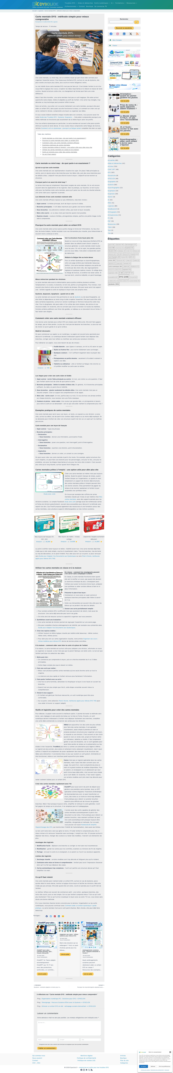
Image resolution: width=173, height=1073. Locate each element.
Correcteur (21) (120, 247)
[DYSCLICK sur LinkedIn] (124, 34)
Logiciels (55, 21)
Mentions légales (87, 1055)
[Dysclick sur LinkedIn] (86, 1070)
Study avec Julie (49, 494)
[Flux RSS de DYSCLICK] (137, 34)
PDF (109, 221)
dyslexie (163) (114, 284)
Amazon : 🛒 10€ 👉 (45, 368)
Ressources (131, 3)
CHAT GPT (111, 169)
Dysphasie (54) (129, 247)
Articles (110, 166)
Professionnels (70, 6)
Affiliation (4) (136, 250)
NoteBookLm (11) (135, 266)
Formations (119, 3)
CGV (34, 1063)
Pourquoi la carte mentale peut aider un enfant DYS (60, 140)
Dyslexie (111, 184)
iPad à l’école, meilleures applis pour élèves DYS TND (77, 701)
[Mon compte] (110, 40)
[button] (170, 1052)
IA (112, 3)
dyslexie (78, 297)
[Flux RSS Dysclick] (92, 1070)
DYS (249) (124, 277)
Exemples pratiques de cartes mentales (56, 145)
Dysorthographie (113, 187)
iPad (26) (119, 254)
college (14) (129, 260)
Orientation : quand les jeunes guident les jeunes (129, 96)
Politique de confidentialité (86, 1058)
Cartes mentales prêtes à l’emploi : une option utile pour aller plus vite (67, 147)
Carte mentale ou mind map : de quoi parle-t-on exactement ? (64, 138)
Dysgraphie (112, 181)
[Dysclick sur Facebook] (81, 1070)
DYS (52, 21)
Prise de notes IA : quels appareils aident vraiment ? (129, 107)
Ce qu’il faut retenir (49, 154)
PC (109, 218)
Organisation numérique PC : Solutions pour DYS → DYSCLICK (63, 998)
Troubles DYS (70, 3)
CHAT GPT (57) (129, 273)
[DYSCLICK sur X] (130, 34)
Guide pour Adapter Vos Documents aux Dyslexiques (57, 556)
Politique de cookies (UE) (86, 1060)
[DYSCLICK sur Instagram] (117, 34)
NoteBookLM (112, 209)
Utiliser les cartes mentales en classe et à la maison (60, 150)
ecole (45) (124, 257)
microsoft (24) (134, 277)
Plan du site (124, 1060)
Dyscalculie (112, 175)
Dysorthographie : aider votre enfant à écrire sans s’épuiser (128, 142)
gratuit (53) (111, 244)
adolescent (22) (112, 254)
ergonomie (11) (112, 263)
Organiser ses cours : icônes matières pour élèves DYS (69, 935)
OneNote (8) (136, 260)
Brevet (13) (118, 269)
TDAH (110, 227)
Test (109, 230)
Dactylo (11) (111, 269)
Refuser (153, 1066)
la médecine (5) (112, 280)
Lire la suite (42, 974)
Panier (115, 45)
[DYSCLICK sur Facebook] (111, 34)
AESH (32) (126, 266)
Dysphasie (111, 191)
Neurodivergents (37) (131, 244)
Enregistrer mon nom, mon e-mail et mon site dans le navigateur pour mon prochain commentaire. (64, 1044)
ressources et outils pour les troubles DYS (94, 1067)
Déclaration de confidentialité (157, 1069)
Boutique (89, 6)
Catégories (124, 1063)
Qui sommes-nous (38, 1055)
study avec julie (70, 502)
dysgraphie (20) (134, 254)
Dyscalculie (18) (120, 260)
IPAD (109, 203)
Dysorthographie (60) (114, 257)
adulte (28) (119, 263)
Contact (82, 6)
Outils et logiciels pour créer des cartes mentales (59, 152)
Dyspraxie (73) (127, 269)
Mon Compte (117, 40)
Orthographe (112, 212)
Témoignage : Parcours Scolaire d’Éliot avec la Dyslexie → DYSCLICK (66, 1002)
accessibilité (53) (113, 277)
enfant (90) (112, 260)
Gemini (110, 197)
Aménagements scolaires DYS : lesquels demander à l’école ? (91, 951)
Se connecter (99, 6)
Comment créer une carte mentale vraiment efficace (60, 143)
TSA (109, 233)
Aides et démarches (85, 3)
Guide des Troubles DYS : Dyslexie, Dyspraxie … (56, 117)
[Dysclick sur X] (89, 1070)
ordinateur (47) (122, 250)
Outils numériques (101, 3)
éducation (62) (112, 251)
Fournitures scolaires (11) (122, 280)
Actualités (111, 160)
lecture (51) (126, 254)
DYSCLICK (111, 178)
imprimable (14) (127, 263)
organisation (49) (113, 272)
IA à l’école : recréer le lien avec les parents (129, 129)
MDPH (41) (132, 257)
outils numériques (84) (115, 266)
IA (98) (121, 273)
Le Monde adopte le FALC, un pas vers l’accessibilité (129, 118)
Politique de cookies (145, 1069)
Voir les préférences (164, 1066)
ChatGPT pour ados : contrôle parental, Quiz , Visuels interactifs (44, 951)
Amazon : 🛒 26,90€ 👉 (44, 541)
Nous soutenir (37, 1058)
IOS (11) (129, 250)
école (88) (112, 247)
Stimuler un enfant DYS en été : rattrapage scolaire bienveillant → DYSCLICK (69, 1006)
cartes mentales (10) (134, 280)
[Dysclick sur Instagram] (84, 1070)
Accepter (143, 1066)
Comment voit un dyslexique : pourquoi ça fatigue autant (61, 128)
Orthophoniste (113, 215)
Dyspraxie (111, 194)
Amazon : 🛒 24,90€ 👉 (69, 541)
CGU (38, 1063)
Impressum (166, 1069)
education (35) (120, 244)
